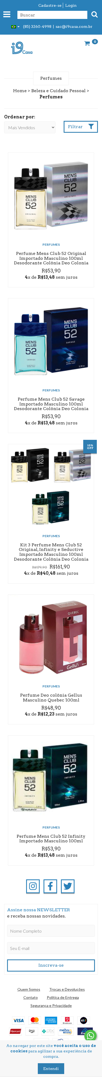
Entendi (51, 1068)
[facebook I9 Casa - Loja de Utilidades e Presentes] (50, 886)
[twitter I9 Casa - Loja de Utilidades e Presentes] (68, 886)
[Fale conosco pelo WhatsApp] (90, 1036)
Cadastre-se (49, 5)
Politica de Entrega (63, 997)
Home (20, 90)
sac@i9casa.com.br (73, 26)
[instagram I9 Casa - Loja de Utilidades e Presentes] (33, 886)
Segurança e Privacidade (51, 1005)
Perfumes (51, 244)
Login (71, 5)
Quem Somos (28, 989)
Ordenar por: (19, 116)
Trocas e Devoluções (67, 989)
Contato (30, 997)
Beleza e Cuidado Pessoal (58, 90)
